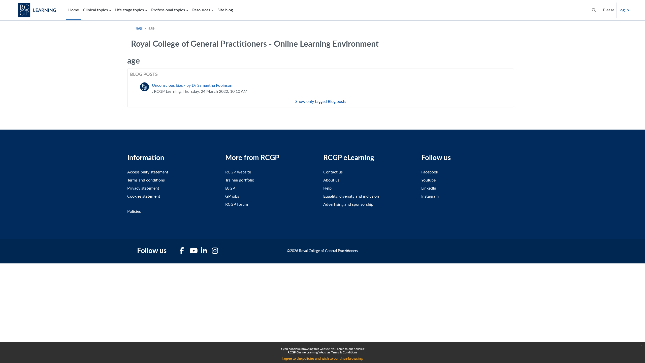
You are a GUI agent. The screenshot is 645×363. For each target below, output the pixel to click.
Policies (134, 211)
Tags (139, 28)
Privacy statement (143, 188)
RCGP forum (236, 204)
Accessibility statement (147, 172)
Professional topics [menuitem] (168, 10)
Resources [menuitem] (201, 10)
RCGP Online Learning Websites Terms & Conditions (322, 352)
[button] (594, 10)
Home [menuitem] (73, 10)
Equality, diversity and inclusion (351, 196)
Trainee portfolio (239, 180)
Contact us (333, 172)
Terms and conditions (146, 180)
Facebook (429, 172)
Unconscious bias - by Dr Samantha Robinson (192, 85)
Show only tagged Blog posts (320, 102)
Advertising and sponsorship (348, 204)
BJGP (230, 188)
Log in (624, 10)
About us (331, 180)
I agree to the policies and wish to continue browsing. (322, 358)
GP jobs (232, 196)
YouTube (428, 180)
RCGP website (238, 172)
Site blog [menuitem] (225, 10)
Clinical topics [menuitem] (95, 10)
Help (327, 188)
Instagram (430, 196)
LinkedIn (428, 188)
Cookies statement (143, 196)
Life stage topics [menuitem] (129, 10)
